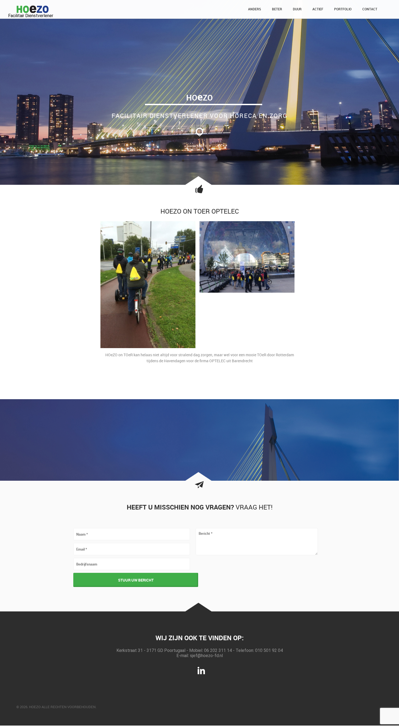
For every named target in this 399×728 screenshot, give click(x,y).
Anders (254, 9)
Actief (317, 9)
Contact (369, 9)
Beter (277, 9)
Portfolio (343, 9)
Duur (297, 9)
